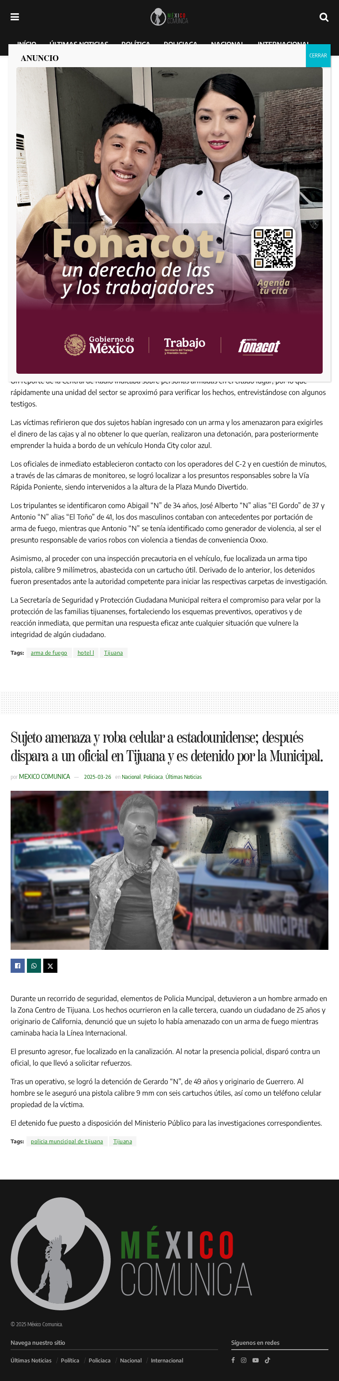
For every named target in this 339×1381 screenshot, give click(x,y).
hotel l (86, 652)
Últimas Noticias (184, 776)
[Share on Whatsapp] (34, 966)
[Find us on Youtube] (255, 1360)
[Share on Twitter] (50, 966)
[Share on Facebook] (18, 966)
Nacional (131, 776)
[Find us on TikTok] (267, 1359)
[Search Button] (324, 16)
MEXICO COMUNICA (44, 776)
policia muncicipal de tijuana (67, 1141)
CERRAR (318, 55)
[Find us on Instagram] (243, 1360)
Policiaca (153, 776)
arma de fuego (49, 652)
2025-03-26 (97, 776)
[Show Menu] (15, 16)
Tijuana (113, 652)
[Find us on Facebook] (233, 1360)
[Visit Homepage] (169, 17)
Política (70, 1360)
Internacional (167, 1360)
